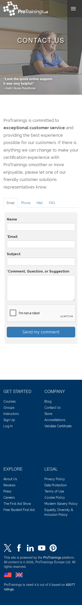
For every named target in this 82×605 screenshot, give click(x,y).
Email (11, 203)
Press (7, 491)
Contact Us (52, 407)
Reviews (9, 485)
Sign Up (9, 420)
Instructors (11, 414)
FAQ (52, 203)
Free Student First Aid (19, 510)
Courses (9, 401)
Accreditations (54, 420)
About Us (10, 479)
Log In (8, 426)
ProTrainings (52, 557)
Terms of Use (54, 491)
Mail (40, 203)
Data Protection (55, 485)
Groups (9, 407)
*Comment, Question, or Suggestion (38, 271)
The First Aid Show (17, 503)
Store (48, 414)
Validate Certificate (58, 426)
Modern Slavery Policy (61, 503)
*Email (12, 237)
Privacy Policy (54, 479)
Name (12, 219)
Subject (13, 254)
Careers (9, 497)
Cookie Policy (54, 497)
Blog (47, 401)
